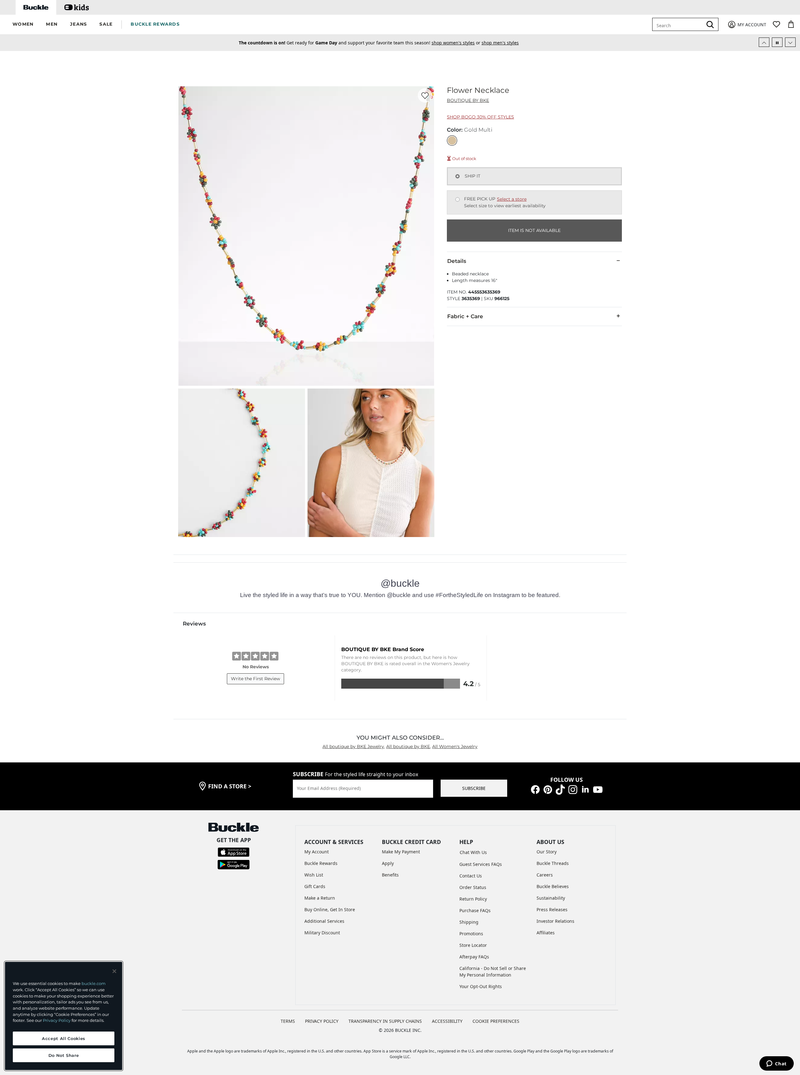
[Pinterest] (548, 789)
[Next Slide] (790, 42)
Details (456, 261)
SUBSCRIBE (474, 788)
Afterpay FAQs (474, 957)
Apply (388, 863)
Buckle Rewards (321, 863)
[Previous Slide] (764, 42)
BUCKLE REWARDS (155, 24)
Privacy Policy (57, 1020)
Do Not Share (63, 1055)
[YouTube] (598, 789)
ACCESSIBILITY (447, 1021)
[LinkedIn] (585, 789)
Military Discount (322, 933)
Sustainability (551, 898)
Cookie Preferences (495, 1021)
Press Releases (552, 909)
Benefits (390, 875)
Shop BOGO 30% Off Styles (480, 117)
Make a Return (319, 898)
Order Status (472, 887)
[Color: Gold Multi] (452, 140)
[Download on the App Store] (233, 852)
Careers (545, 875)
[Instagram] (573, 789)
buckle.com (94, 983)
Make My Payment (401, 852)
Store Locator (473, 945)
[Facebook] (535, 789)
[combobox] (682, 24)
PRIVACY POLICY (321, 1021)
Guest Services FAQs (480, 864)
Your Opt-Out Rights (480, 986)
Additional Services (324, 921)
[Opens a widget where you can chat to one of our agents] (776, 1064)
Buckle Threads (553, 863)
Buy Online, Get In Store (329, 909)
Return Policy (473, 899)
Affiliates (546, 933)
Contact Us (470, 876)
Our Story (547, 852)
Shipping (468, 922)
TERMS (288, 1021)
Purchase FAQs (475, 910)
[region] (63, 1016)
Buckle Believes (553, 886)
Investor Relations (555, 921)
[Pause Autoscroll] (777, 42)
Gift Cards (314, 886)
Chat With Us (473, 852)
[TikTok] (560, 789)
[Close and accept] (114, 971)
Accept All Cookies (63, 1038)
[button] (23, 24)
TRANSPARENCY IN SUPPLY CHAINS (385, 1021)
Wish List (313, 875)
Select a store (512, 199)
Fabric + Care (465, 316)
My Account (316, 852)
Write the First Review (255, 678)
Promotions (471, 934)
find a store (229, 786)
